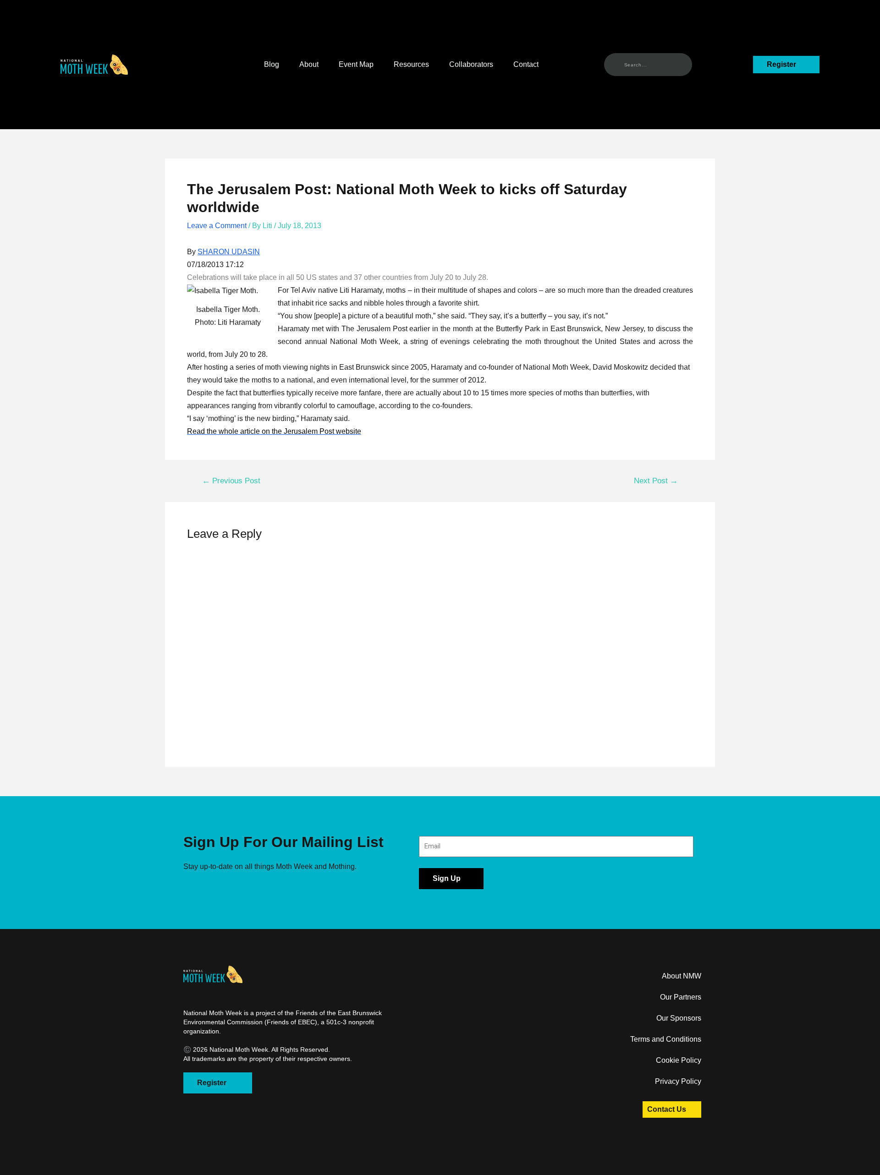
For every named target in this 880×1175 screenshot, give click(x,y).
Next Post (656, 481)
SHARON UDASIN (229, 252)
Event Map (356, 64)
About (309, 64)
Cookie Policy (678, 1060)
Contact (526, 64)
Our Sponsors (678, 1018)
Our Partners (680, 997)
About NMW (681, 976)
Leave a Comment (217, 226)
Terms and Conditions (665, 1039)
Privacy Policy (678, 1081)
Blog (271, 64)
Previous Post (231, 481)
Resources (411, 64)
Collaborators (471, 64)
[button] (94, 65)
